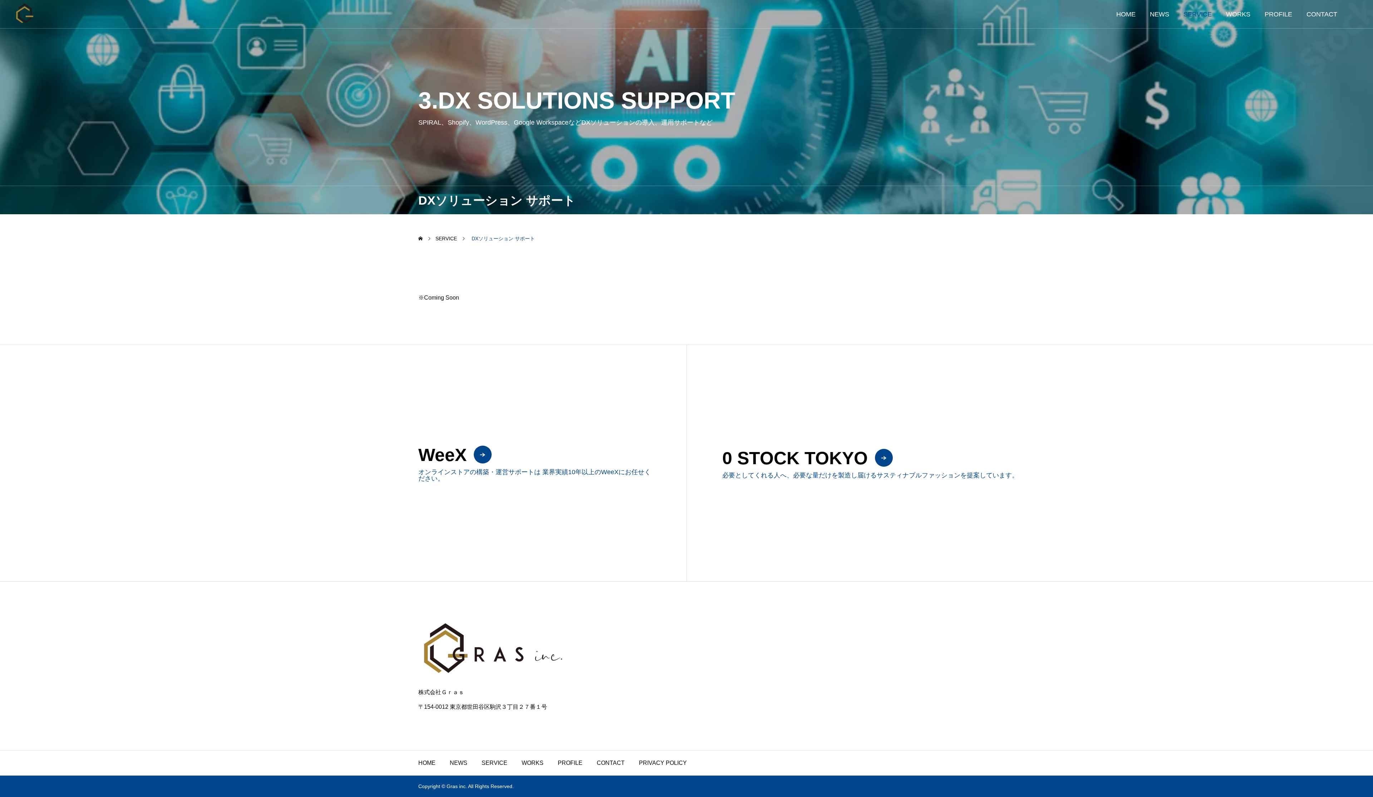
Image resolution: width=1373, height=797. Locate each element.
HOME (1126, 14)
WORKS (1238, 14)
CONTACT (1321, 14)
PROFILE (1278, 14)
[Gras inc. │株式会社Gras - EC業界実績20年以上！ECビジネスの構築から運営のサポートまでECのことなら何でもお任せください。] (25, 14)
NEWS (1159, 14)
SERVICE (1197, 14)
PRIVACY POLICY (663, 763)
